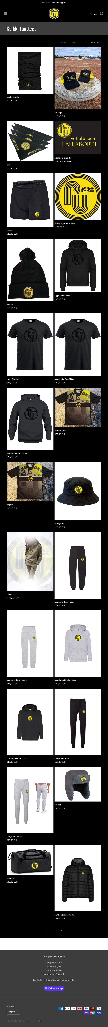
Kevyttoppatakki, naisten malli (65, 915)
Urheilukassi (11, 878)
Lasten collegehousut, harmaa (17, 680)
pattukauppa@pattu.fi (54, 974)
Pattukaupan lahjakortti (63, 158)
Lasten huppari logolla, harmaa (65, 680)
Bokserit (10, 230)
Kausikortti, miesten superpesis (65, 223)
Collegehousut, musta (62, 758)
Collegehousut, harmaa (14, 836)
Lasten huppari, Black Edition (17, 453)
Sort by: (63, 42)
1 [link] (46, 930)
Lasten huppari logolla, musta (17, 758)
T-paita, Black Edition (14, 379)
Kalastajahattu (59, 524)
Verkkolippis (59, 112)
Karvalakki (58, 805)
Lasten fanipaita (60, 430)
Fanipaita (10, 505)
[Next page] (61, 930)
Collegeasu (10, 594)
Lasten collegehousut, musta (64, 602)
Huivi (8, 165)
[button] (5, 13)
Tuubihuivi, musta (13, 97)
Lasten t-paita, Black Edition (64, 379)
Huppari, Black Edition (62, 296)
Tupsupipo (10, 305)
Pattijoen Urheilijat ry (19, 1021)
